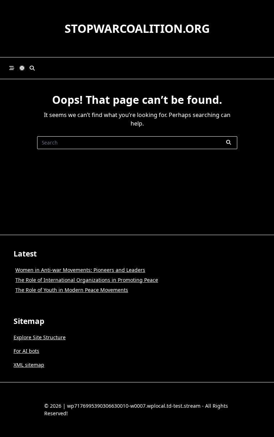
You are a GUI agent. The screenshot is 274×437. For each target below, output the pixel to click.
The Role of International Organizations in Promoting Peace (86, 279)
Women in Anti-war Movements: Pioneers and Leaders (80, 269)
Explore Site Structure (40, 337)
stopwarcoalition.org (137, 28)
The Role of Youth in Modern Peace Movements (71, 289)
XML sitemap (29, 364)
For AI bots (26, 350)
